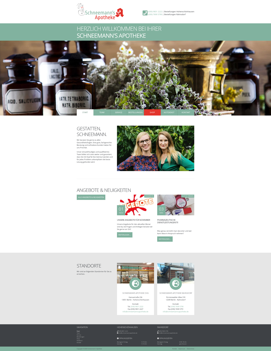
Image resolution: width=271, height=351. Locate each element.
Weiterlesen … (125, 235)
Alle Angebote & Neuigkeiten (91, 197)
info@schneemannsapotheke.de (135, 311)
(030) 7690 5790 (155, 14)
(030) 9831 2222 (155, 11)
